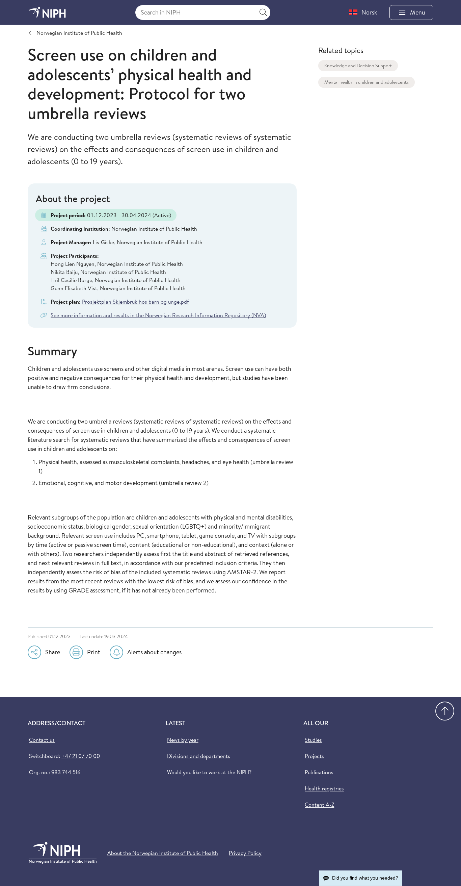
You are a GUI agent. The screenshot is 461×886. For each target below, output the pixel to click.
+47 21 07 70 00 (80, 756)
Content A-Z (319, 804)
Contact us (42, 739)
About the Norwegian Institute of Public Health (162, 853)
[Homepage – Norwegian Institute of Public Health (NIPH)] (47, 12)
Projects (314, 756)
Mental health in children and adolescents (366, 82)
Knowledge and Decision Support (358, 65)
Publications (319, 772)
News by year (182, 739)
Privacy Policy (245, 853)
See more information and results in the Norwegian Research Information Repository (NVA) (158, 315)
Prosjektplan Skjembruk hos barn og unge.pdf (135, 301)
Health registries (324, 788)
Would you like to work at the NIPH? (209, 772)
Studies (313, 739)
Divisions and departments (198, 756)
